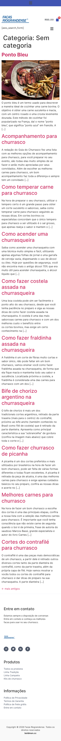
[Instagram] (6, 649)
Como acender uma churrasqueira (25, 237)
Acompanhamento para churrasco (29, 139)
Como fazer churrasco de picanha (28, 451)
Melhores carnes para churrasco (27, 498)
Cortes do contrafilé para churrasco (25, 545)
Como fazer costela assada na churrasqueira (25, 287)
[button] (30, 3)
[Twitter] (13, 649)
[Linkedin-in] (20, 649)
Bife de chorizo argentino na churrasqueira (19, 397)
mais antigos (11, 588)
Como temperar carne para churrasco (27, 190)
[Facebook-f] (27, 649)
